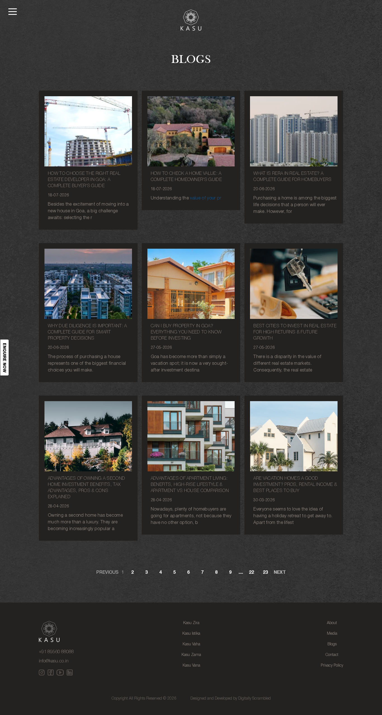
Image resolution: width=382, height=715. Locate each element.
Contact (332, 655)
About (332, 623)
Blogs (332, 644)
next (280, 573)
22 (251, 573)
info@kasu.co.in (54, 661)
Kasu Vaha (191, 644)
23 (265, 573)
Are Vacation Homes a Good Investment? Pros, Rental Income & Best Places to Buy (295, 485)
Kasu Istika (191, 634)
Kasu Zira (191, 623)
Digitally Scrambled (254, 698)
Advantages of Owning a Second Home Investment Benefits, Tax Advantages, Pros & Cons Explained (86, 488)
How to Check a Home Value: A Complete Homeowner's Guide (186, 177)
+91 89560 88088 (56, 652)
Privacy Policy (332, 665)
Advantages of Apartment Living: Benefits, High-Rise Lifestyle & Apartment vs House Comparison (190, 485)
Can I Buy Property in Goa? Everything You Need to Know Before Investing (186, 332)
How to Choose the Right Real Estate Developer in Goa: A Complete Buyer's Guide (84, 180)
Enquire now (4, 357)
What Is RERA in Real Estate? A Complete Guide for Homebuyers (292, 177)
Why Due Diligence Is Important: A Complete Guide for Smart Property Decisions (87, 332)
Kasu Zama (191, 655)
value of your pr (205, 198)
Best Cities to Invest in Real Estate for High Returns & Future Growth (294, 332)
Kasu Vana (191, 665)
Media (332, 634)
